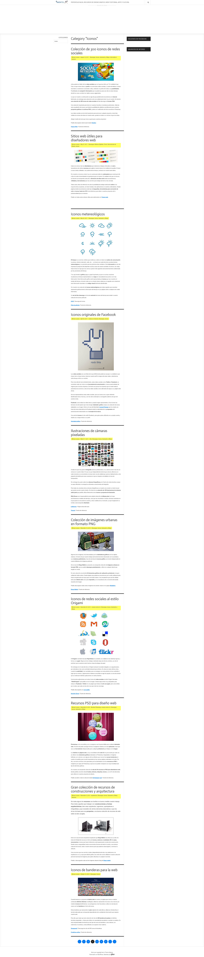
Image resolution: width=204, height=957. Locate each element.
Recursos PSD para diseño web (93, 703)
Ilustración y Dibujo (104, 57)
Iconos (97, 57)
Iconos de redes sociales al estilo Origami (95, 601)
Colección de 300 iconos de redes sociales (95, 51)
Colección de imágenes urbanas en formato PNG (94, 522)
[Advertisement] (102, 17)
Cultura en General (93, 319)
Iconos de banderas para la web (94, 870)
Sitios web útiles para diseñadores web (86, 138)
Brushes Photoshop (96, 707)
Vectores (74, 797)
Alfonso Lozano (76, 57)
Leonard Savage (103, 407)
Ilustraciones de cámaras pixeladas (89, 433)
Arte (91, 439)
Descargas (92, 57)
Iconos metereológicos (88, 214)
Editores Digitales (99, 144)
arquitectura (94, 795)
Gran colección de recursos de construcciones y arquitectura (93, 789)
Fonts (105, 144)
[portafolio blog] (62, 3)
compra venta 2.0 (96, 607)
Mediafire (112, 585)
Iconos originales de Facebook (93, 315)
